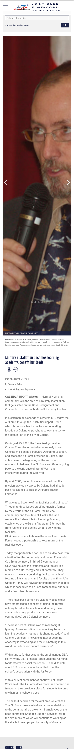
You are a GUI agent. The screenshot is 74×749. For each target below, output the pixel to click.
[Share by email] (15, 369)
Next (68, 182)
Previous (6, 182)
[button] (5, 7)
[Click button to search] (65, 25)
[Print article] (9, 369)
